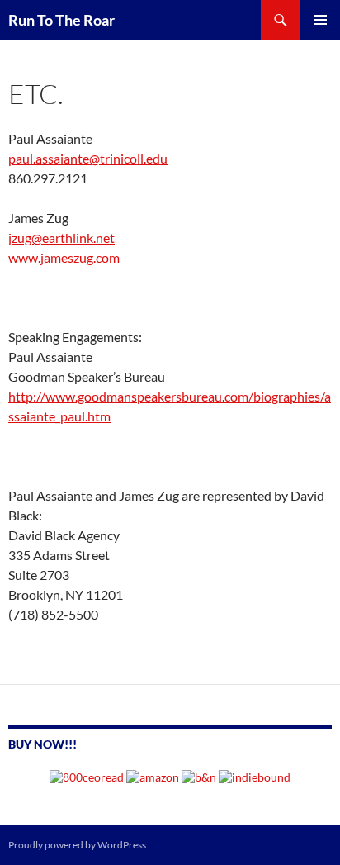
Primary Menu (320, 20)
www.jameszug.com (64, 257)
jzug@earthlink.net (61, 237)
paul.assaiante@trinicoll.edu (88, 158)
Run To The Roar (61, 20)
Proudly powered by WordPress (77, 845)
